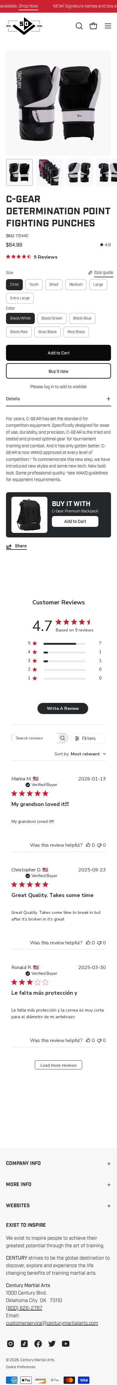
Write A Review (63, 708)
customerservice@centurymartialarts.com (52, 1323)
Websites (18, 1206)
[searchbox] (34, 738)
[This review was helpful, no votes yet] (88, 845)
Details (13, 398)
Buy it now (58, 371)
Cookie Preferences (20, 1367)
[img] (105, 244)
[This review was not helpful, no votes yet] (99, 845)
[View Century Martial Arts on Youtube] (65, 1343)
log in (49, 386)
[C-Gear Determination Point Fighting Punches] (19, 172)
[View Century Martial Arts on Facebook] (38, 1343)
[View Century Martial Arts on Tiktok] (24, 1343)
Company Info (23, 1163)
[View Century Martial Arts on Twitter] (51, 1343)
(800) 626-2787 (24, 1308)
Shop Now (28, 6)
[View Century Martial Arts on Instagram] (10, 1343)
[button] (78, 26)
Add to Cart (75, 521)
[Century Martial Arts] (24, 26)
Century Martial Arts (37, 1360)
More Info (19, 1185)
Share (21, 546)
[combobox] (80, 754)
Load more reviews (58, 1065)
